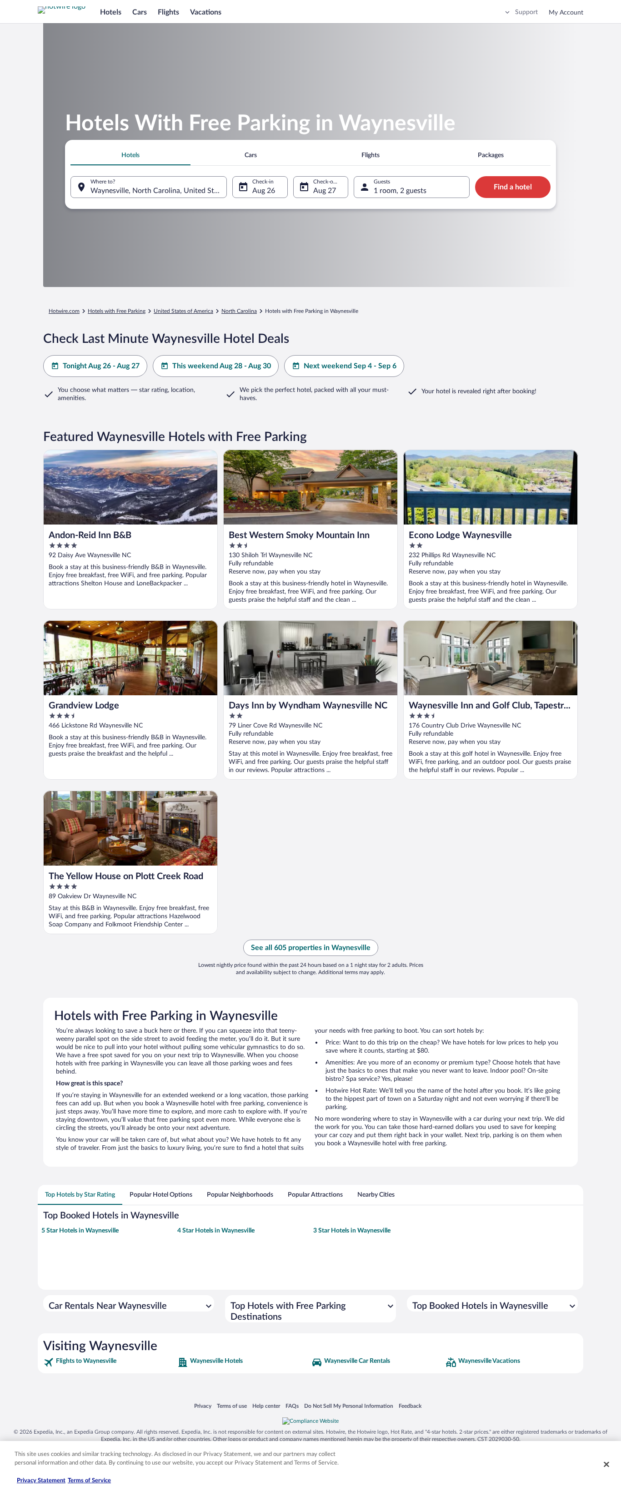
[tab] (130, 155)
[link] (109, 1362)
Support (526, 12)
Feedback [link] (410, 1406)
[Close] (606, 1464)
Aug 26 (263, 190)
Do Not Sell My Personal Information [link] (348, 1406)
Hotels (110, 12)
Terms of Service (89, 1481)
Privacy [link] (202, 1406)
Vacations (205, 12)
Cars (139, 12)
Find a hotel (513, 187)
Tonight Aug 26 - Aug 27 (101, 366)
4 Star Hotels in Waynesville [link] (216, 1231)
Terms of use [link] (232, 1406)
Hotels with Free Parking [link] (116, 311)
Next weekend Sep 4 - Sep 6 (350, 366)
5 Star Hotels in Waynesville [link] (80, 1231)
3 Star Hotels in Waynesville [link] (352, 1231)
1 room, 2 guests (400, 190)
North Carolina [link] (239, 311)
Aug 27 (324, 190)
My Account (566, 13)
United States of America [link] (183, 311)
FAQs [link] (292, 1406)
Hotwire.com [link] (64, 311)
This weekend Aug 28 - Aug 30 (221, 366)
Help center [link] (266, 1406)
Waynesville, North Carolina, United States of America (158, 190)
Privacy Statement (41, 1481)
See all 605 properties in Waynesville (311, 947)
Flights (168, 12)
